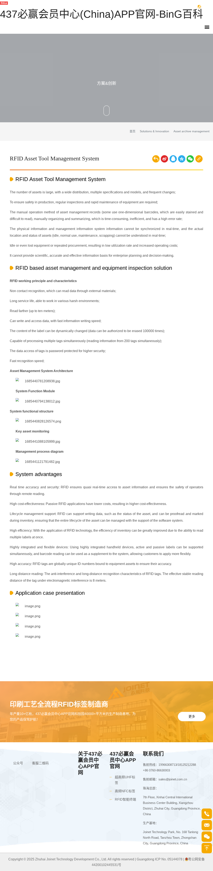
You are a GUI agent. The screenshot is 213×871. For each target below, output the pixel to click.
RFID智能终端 (125, 799)
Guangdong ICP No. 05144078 (159, 859)
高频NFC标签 (125, 791)
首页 (132, 131)
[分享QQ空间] (181, 158)
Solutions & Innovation (154, 131)
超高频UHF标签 (125, 780)
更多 (191, 716)
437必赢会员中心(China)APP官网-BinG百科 (101, 14)
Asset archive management (191, 131)
